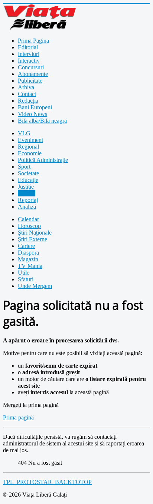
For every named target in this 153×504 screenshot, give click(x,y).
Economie (30, 153)
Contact (27, 94)
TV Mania (30, 266)
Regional (28, 146)
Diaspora (28, 252)
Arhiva (26, 87)
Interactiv (29, 60)
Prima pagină (18, 417)
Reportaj (28, 200)
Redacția (28, 100)
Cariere (26, 246)
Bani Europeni (35, 107)
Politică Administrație (43, 160)
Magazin (28, 259)
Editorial (28, 47)
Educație (28, 180)
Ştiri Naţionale (35, 232)
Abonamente (33, 74)
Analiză (27, 206)
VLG (24, 133)
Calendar (28, 219)
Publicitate (30, 80)
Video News (32, 114)
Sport (24, 166)
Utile (23, 272)
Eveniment (30, 140)
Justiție (26, 186)
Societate (28, 173)
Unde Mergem (35, 286)
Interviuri (28, 54)
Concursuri (31, 67)
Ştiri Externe (32, 239)
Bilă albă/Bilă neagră (42, 120)
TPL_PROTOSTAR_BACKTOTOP (47, 482)
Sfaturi (25, 279)
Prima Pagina (33, 40)
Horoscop (29, 226)
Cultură (26, 193)
